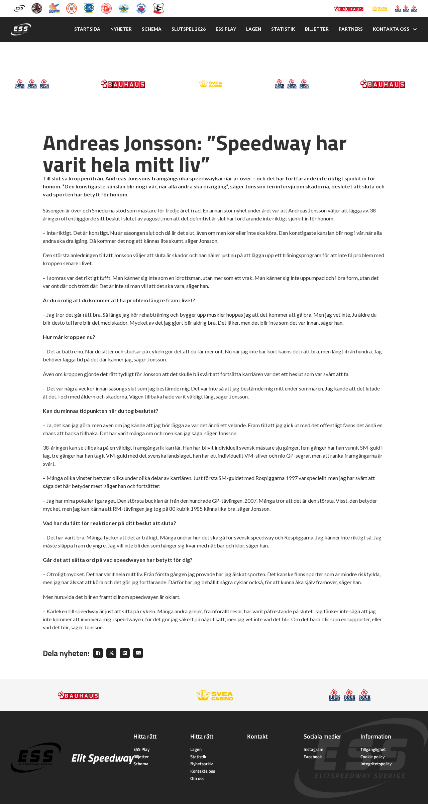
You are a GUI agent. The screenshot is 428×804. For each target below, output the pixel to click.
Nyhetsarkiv (201, 763)
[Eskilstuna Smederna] (158, 8)
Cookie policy (372, 756)
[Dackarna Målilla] (54, 8)
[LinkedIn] (125, 653)
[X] (111, 653)
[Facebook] (98, 653)
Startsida (87, 29)
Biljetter (317, 29)
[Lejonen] (71, 8)
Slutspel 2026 (189, 29)
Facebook (313, 756)
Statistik (283, 29)
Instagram (313, 749)
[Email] (138, 653)
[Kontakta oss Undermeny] (415, 29)
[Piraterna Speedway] (89, 8)
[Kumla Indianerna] (36, 8)
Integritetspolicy (376, 763)
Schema (152, 29)
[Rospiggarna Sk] (106, 8)
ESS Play (141, 749)
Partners (351, 29)
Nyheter (121, 29)
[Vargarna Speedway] (141, 8)
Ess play (226, 29)
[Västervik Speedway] (123, 8)
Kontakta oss (391, 29)
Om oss (197, 778)
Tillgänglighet (373, 749)
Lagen (253, 29)
